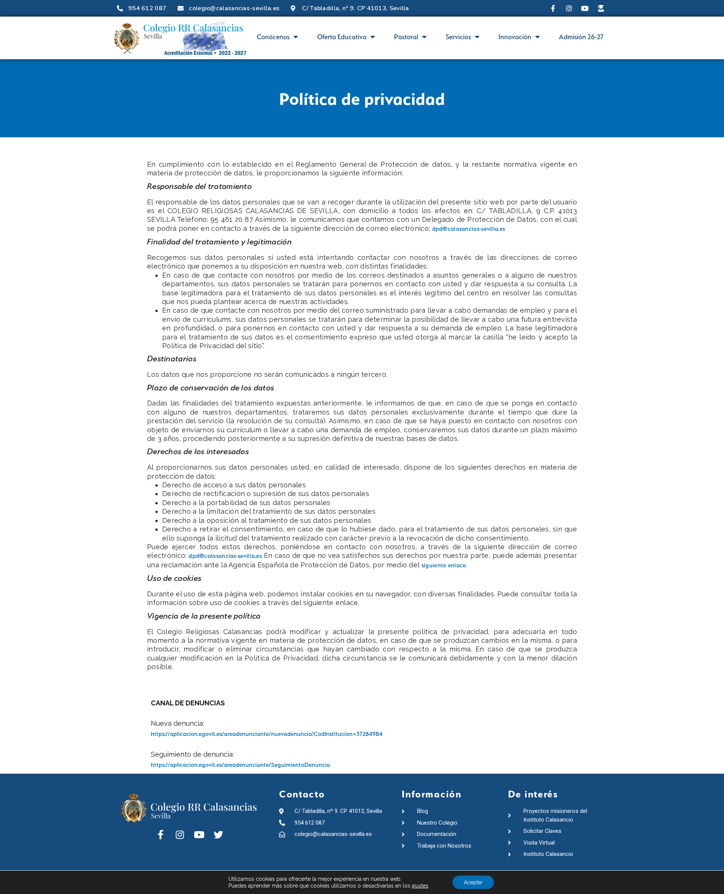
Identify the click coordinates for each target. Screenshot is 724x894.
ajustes (420, 886)
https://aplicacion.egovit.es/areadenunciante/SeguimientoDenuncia (240, 764)
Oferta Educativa (342, 36)
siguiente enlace (444, 565)
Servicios (458, 36)
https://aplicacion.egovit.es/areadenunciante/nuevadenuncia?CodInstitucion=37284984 (267, 733)
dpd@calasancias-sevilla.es (468, 228)
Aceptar (473, 882)
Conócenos (273, 36)
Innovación (515, 36)
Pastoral (406, 36)
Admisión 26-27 (581, 36)
